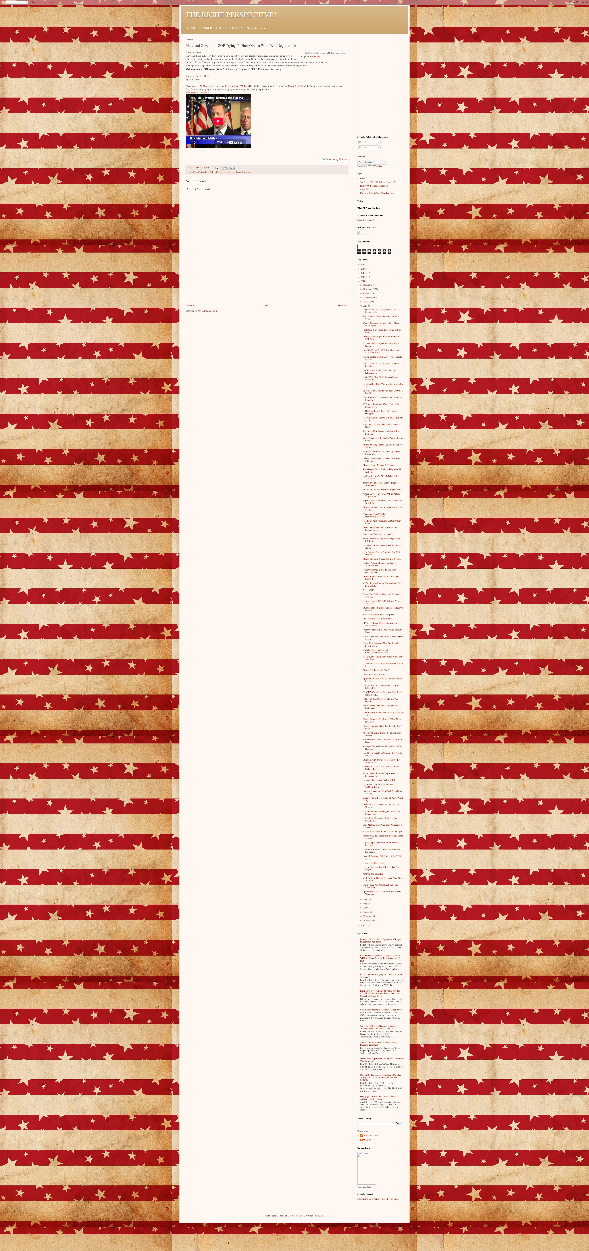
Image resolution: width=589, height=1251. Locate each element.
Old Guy (367, 1140)
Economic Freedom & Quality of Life (379, 780)
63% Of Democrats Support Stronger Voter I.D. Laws (381, 539)
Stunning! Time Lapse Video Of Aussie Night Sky (383, 799)
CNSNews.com (205, 85)
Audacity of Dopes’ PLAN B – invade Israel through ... (382, 734)
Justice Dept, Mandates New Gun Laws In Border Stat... (381, 644)
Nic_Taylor (299, 1215)
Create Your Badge (364, 1187)
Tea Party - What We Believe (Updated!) (378, 182)
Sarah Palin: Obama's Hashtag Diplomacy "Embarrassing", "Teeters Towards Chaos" (378, 1027)
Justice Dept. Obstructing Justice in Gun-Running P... (380, 819)
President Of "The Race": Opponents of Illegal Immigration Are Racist (380, 940)
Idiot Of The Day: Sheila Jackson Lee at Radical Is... (380, 378)
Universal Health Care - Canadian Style (377, 192)
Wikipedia (315, 56)
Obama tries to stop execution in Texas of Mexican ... (381, 806)
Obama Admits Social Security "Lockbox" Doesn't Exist (381, 577)
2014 (363, 268)
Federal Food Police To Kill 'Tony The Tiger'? (383, 831)
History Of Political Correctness (374, 185)
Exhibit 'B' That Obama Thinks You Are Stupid (380, 700)
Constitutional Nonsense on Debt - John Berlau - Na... (383, 713)
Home (267, 305)
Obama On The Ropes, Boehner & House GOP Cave (381, 338)
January (367, 920)
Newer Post (191, 305)
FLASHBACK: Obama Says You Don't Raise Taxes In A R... (382, 693)
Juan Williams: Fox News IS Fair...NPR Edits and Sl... (383, 419)
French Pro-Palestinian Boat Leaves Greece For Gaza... (381, 850)
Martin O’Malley (239, 85)
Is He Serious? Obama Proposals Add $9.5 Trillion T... (381, 553)
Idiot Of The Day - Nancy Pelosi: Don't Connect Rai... (380, 311)
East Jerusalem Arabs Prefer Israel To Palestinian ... (379, 371)
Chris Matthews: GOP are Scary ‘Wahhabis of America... (383, 826)
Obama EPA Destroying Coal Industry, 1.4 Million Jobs (381, 761)
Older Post (342, 305)
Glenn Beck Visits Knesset (374, 674)
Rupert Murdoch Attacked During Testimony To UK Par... (382, 502)
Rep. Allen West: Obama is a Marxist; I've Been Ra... (381, 432)
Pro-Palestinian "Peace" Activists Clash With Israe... (382, 741)
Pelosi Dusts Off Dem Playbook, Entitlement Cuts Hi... (382, 595)
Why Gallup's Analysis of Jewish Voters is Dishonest (381, 844)
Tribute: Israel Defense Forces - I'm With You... (381, 317)
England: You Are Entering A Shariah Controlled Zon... (379, 564)
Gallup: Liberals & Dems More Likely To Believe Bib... (381, 686)
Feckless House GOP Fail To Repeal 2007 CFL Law (381, 602)
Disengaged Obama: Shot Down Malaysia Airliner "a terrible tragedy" (378, 1097)
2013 (363, 272)
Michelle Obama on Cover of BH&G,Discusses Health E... (376, 651)
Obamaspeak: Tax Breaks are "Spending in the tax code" (383, 837)
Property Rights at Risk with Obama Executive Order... (383, 631)
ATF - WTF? (368, 589)
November (368, 289)
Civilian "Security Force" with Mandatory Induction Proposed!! (378, 1043)
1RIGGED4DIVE (371, 1135)
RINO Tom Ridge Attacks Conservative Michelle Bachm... (380, 624)
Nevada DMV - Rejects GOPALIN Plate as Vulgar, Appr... (381, 495)
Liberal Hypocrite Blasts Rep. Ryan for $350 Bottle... (382, 727)
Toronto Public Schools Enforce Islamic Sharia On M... (380, 484)
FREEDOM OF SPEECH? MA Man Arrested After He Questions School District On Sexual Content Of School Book (380, 993)
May (365, 903)
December (368, 284)
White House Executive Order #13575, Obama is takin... (383, 637)
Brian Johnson (362, 1153)
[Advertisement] (267, 280)
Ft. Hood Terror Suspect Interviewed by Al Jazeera (381, 344)
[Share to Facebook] (230, 168)
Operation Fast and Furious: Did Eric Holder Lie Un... (382, 680)
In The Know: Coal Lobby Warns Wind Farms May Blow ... (383, 658)
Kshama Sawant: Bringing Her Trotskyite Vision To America (381, 975)
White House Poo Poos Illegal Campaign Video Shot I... (380, 886)
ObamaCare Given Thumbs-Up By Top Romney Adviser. (380, 529)
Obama (238, 172)
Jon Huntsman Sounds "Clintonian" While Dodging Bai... (381, 768)
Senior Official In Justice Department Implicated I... (379, 774)
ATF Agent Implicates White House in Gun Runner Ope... (381, 405)
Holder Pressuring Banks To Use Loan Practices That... (379, 571)
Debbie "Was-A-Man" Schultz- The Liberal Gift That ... (381, 459)
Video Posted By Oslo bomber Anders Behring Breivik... (383, 439)
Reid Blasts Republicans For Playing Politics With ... (382, 331)
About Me (364, 189)
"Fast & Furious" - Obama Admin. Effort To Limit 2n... (382, 398)
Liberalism (230, 172)
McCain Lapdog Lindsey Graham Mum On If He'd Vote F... (382, 584)
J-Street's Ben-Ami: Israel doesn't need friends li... (383, 664)
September (368, 297)
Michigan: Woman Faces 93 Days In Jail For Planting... (382, 747)
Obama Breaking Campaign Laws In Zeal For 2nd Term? (382, 446)
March (366, 911)
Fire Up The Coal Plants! (374, 862)
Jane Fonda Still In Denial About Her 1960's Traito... (382, 546)
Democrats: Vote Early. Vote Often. (378, 534)
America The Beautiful (373, 873)
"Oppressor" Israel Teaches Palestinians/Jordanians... (375, 515)
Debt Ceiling (210, 172)
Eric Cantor (289, 85)
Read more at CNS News (198, 92)
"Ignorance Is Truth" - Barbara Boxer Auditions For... (379, 785)
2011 (363, 281)
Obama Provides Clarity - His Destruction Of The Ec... (382, 508)
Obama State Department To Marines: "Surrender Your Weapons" (381, 1060)
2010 (363, 925)
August (366, 301)
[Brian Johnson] (366, 1183)
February (367, 916)
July (365, 305)
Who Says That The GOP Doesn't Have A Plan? (381, 425)
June (365, 899)
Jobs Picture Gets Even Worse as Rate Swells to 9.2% (382, 754)
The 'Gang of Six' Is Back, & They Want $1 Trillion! (382, 470)
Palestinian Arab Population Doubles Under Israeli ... (382, 522)
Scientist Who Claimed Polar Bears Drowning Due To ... (383, 392)
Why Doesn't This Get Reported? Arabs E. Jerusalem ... (381, 365)
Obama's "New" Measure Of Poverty (379, 465)
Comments (366, 147)
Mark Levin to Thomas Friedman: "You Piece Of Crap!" (383, 879)
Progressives (247, 172)
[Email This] (222, 168)
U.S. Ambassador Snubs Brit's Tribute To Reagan (381, 868)
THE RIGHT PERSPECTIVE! (231, 14)
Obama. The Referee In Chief (376, 670)
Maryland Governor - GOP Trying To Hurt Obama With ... (381, 453)
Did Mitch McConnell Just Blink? (377, 618)
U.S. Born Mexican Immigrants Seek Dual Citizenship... (381, 812)
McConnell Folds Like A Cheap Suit (379, 614)
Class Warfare (198, 172)
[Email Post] (217, 167)
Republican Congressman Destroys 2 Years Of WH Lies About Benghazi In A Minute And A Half (380, 958)
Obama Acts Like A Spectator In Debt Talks (382, 558)
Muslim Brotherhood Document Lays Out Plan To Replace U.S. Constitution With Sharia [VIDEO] (380, 1077)
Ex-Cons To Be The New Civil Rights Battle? (382, 489)
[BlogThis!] (225, 168)
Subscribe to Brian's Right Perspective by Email (378, 1198)
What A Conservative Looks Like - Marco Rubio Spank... (381, 324)
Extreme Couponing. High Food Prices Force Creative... (382, 792)
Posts (363, 142)
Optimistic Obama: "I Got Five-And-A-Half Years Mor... (382, 893)
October (367, 293)
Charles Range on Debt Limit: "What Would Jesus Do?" (382, 720)
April (366, 907)
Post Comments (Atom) (208, 310)
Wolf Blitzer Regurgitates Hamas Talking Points (381, 1009)
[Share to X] (227, 168)
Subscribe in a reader (366, 219)
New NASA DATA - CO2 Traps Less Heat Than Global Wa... (381, 351)
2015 (363, 264)
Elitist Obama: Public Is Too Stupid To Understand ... (380, 707)
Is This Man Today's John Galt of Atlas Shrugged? (380, 412)
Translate (378, 166)
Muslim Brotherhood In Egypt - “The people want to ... (382, 358)
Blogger (319, 1215)
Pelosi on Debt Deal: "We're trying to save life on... (383, 385)
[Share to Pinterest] (233, 168)
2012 (363, 277)
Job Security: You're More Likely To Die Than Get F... (380, 477)
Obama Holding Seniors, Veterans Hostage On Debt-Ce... (383, 609)
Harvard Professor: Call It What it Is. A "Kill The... (382, 857)
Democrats (220, 172)
